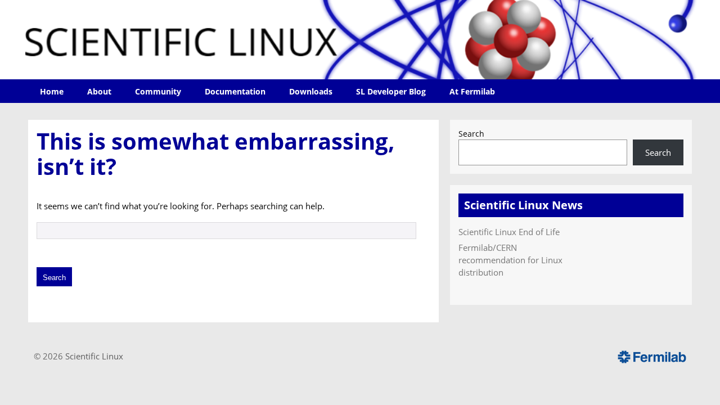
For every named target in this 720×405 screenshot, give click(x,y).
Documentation (235, 91)
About (99, 91)
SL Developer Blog (391, 91)
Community (158, 91)
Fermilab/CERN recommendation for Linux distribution (510, 260)
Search (471, 134)
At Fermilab (472, 91)
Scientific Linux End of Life (509, 231)
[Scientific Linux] (360, 39)
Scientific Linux (94, 356)
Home (52, 91)
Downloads (310, 91)
